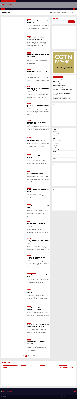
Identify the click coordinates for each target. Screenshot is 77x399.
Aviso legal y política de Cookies (69, 396)
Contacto (61, 396)
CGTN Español (52, 8)
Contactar (59, 8)
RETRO (56, 147)
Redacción (29, 24)
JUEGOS (55, 145)
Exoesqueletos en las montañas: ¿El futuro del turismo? (66, 382)
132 (34, 355)
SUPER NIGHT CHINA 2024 (59, 156)
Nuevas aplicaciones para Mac (35, 173)
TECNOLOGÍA (14, 8)
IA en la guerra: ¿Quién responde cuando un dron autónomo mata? (9, 382)
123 (28, 355)
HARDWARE (28, 103)
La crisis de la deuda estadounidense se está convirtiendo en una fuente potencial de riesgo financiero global (62, 89)
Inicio (51, 12)
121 (23, 355)
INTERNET (7, 8)
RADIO (46, 8)
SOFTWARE (40, 8)
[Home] (3, 9)
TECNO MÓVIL (29, 19)
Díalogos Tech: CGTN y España (30, 8)
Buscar (55, 18)
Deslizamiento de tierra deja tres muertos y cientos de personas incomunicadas (28, 383)
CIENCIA (20, 8)
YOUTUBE (28, 221)
